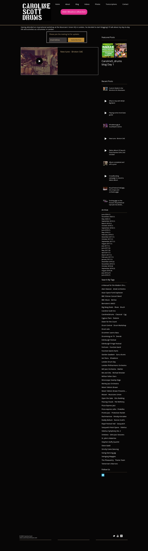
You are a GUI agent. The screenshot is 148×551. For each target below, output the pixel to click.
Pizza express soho (109, 409)
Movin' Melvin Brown (110, 387)
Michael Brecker (119, 373)
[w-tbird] (114, 536)
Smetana (105, 435)
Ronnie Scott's (119, 420)
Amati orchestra (119, 289)
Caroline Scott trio (109, 311)
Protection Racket (118, 413)
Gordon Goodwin (108, 354)
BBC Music (106, 300)
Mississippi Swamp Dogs (111, 380)
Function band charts (110, 351)
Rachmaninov (107, 416)
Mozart (104, 394)
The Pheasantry (108, 460)
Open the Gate (107, 398)
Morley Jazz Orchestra (110, 383)
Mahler (120, 369)
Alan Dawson (107, 289)
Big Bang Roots (107, 307)
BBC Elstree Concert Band (112, 296)
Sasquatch (121, 424)
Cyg (125, 314)
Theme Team (120, 460)
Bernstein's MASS (108, 303)
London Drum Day (109, 362)
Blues (117, 307)
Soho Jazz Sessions (117, 435)
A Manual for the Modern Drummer (114, 285)
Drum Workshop (120, 325)
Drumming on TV (108, 336)
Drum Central (107, 325)
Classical (119, 314)
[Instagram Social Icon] (121, 536)
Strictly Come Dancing (110, 449)
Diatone (116, 318)
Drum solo (106, 329)
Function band (115, 347)
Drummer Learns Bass (110, 333)
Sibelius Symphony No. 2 (111, 431)
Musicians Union (114, 394)
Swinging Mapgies (109, 456)
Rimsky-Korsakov (120, 416)
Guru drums (121, 354)
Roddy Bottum (107, 420)
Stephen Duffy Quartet (110, 442)
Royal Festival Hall (109, 424)
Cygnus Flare (107, 318)
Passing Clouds (107, 402)
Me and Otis (106, 373)
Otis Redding (119, 398)
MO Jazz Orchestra (109, 369)
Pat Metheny (119, 402)
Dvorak (118, 336)
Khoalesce (114, 358)
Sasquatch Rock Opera (110, 427)
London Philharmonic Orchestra (114, 365)
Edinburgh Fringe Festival (111, 343)
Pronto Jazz (106, 413)
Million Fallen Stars (109, 376)
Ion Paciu (105, 358)
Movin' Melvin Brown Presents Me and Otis (114, 391)
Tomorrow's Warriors (110, 464)
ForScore (105, 347)
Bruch (122, 307)
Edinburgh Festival (109, 340)
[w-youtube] (118, 536)
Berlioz (114, 300)
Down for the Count (109, 322)
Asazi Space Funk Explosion (112, 293)
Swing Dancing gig (109, 453)
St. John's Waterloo (109, 438)
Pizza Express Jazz (109, 405)
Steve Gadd (106, 445)
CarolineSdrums (108, 314)
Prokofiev (121, 409)
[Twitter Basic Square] (103, 475)
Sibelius (123, 427)
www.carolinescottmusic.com (28, 538)
